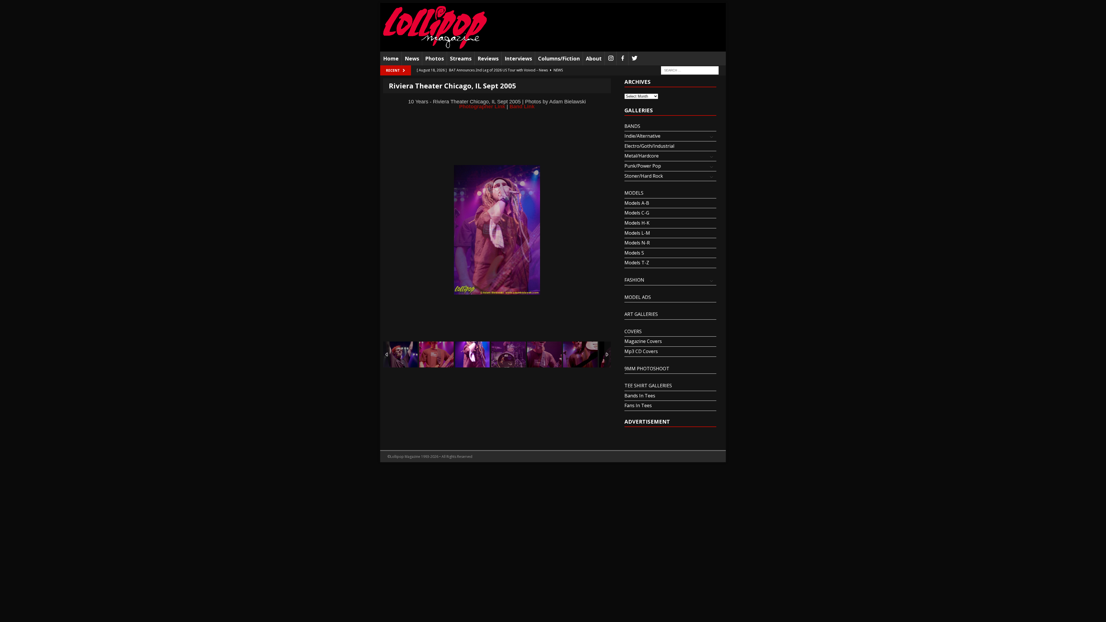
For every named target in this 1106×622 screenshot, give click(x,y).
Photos (434, 58)
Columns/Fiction (559, 58)
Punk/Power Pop (642, 166)
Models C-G (636, 213)
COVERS (633, 331)
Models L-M (637, 233)
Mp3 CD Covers (641, 351)
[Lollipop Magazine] (435, 27)
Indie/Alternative (642, 136)
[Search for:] (690, 70)
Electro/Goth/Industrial (649, 146)
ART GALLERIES (641, 314)
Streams (460, 58)
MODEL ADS (637, 297)
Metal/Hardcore (641, 156)
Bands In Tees (639, 395)
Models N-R (637, 243)
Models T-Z (636, 262)
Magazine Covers (643, 341)
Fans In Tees (638, 405)
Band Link (522, 106)
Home (391, 58)
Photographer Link (482, 106)
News (412, 58)
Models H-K (636, 223)
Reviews (488, 58)
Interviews (518, 58)
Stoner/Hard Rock (643, 176)
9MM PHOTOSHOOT (646, 368)
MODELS (633, 193)
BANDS (632, 126)
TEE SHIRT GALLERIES (648, 385)
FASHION (634, 280)
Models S (634, 253)
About (594, 58)
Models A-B (636, 203)
